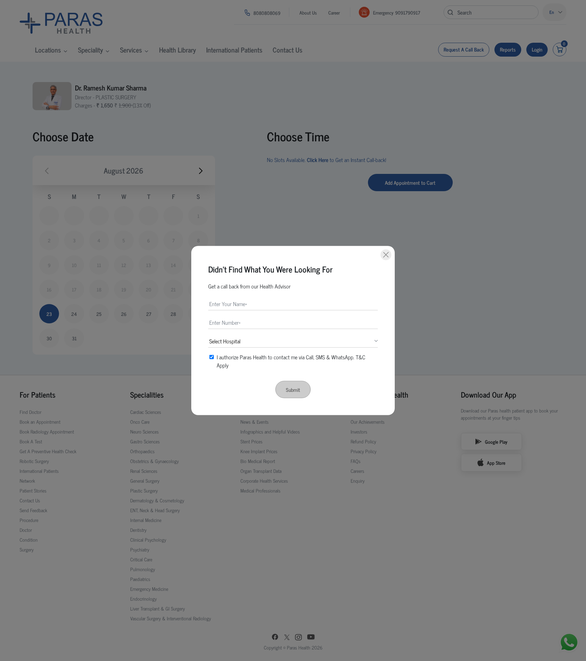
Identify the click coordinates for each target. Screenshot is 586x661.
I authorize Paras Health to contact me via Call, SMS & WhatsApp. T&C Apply (291, 361)
